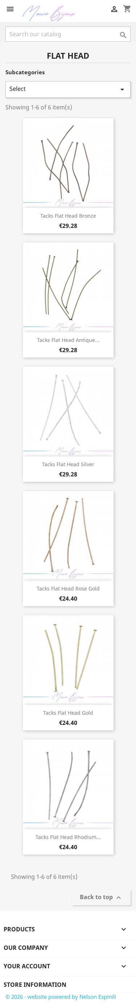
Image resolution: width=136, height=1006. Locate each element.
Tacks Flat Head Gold (68, 712)
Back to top (101, 897)
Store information (35, 985)
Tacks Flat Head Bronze (68, 215)
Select (68, 89)
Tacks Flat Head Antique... (68, 340)
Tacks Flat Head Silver (68, 464)
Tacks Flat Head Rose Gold (68, 588)
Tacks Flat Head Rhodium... (68, 837)
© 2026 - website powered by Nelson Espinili (60, 996)
